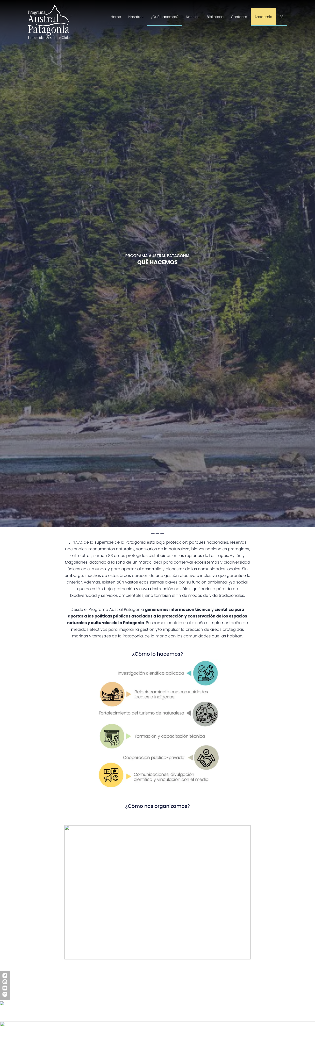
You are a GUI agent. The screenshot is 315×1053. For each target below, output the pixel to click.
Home (116, 16)
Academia (263, 16)
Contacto (239, 16)
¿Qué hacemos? (165, 16)
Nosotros (135, 16)
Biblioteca (215, 16)
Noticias (192, 16)
